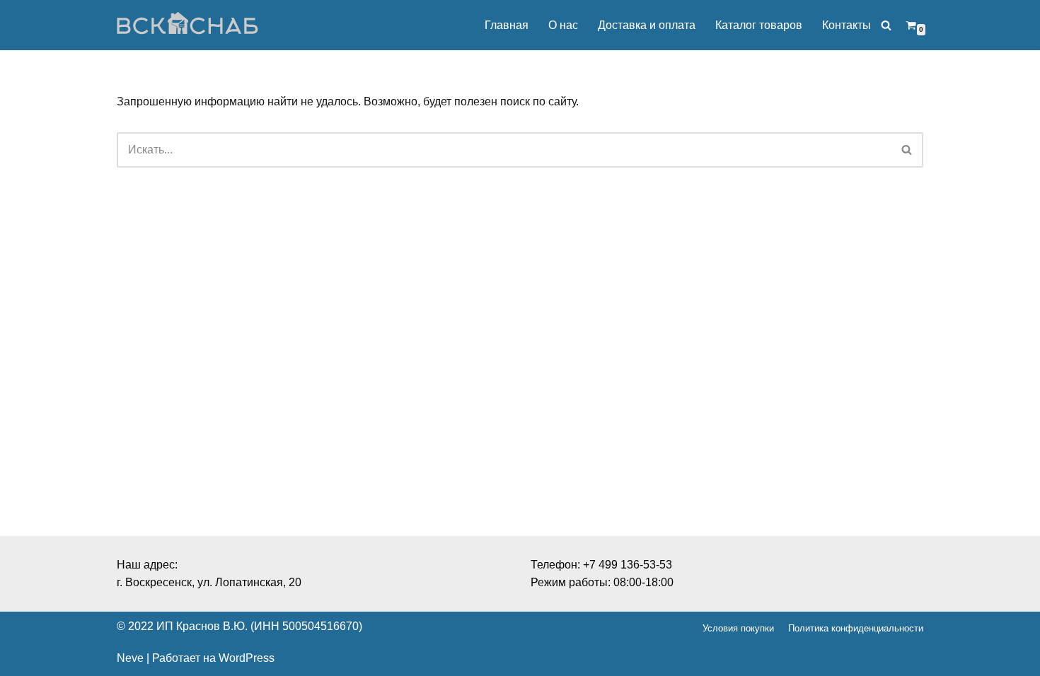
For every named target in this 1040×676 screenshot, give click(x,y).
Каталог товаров (758, 25)
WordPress (247, 658)
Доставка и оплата (646, 25)
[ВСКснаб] (187, 25)
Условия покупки (738, 628)
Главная (506, 25)
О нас (563, 25)
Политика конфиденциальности (855, 628)
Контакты (846, 25)
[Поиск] (886, 25)
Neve (130, 658)
